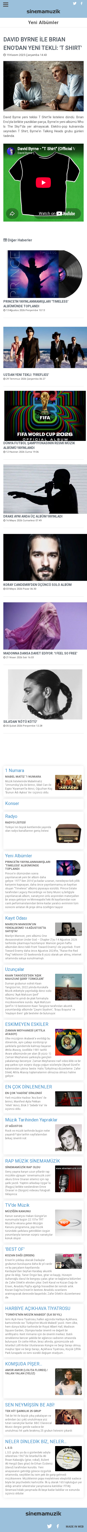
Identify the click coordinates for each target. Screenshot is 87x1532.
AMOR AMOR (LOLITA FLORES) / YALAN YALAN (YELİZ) (26, 1371)
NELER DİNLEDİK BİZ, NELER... (35, 1441)
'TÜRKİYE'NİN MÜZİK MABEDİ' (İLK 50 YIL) (33, 1314)
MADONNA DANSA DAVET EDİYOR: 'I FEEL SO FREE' (40, 653)
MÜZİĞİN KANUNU (18, 1211)
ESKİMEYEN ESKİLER (26, 1024)
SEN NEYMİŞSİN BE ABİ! (29, 1405)
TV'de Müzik (17, 1205)
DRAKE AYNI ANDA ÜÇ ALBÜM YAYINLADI (32, 516)
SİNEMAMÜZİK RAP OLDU (22, 1167)
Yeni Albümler (18, 855)
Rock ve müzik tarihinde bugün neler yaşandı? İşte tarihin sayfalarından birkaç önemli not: (27, 1134)
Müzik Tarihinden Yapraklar (31, 1120)
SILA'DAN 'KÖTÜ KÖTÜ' (20, 721)
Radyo (11, 816)
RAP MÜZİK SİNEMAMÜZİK (32, 1161)
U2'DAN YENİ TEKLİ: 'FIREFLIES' (26, 375)
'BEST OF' (15, 1249)
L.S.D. (9, 1447)
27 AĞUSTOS (13, 1126)
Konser (12, 803)
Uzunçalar (14, 969)
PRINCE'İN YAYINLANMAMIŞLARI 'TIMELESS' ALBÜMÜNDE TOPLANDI (27, 865)
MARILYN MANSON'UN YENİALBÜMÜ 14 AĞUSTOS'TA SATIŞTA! (25, 928)
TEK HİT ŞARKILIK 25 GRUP (23, 1411)
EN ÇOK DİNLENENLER (28, 1087)
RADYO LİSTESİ (15, 822)
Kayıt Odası (16, 918)
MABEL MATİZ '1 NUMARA (23, 776)
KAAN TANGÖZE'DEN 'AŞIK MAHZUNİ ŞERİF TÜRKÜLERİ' (24, 977)
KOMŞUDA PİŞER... (23, 1364)
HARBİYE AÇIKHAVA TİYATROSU (37, 1308)
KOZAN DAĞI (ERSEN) (19, 1255)
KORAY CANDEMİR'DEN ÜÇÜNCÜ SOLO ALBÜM (37, 585)
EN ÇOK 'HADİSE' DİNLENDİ (23, 1093)
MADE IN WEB (75, 1526)
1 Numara (14, 770)
